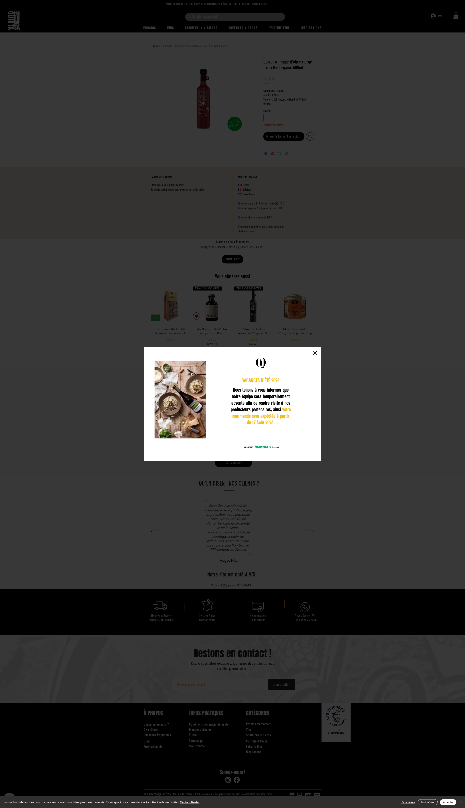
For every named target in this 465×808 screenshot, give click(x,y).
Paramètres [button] (408, 802)
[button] (315, 353)
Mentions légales (189, 802)
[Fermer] (460, 802)
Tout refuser (428, 802)
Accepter (448, 802)
